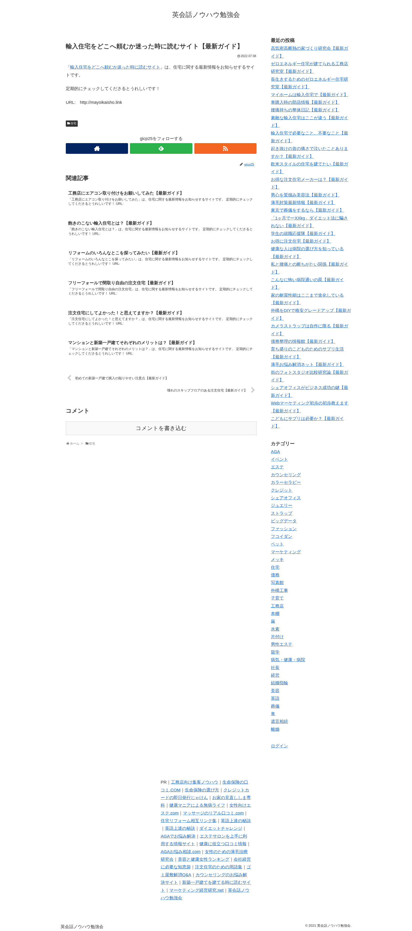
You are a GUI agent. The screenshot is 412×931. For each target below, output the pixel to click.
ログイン (279, 746)
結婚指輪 (279, 683)
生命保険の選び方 (202, 790)
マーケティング (286, 552)
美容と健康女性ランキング (203, 859)
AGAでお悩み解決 (178, 836)
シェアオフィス (286, 498)
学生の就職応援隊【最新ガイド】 (303, 233)
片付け (277, 636)
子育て (277, 598)
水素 (275, 629)
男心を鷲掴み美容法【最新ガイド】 (305, 195)
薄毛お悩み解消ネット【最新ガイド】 (307, 364)
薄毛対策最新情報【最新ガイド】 (303, 202)
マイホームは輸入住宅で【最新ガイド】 (309, 94)
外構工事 (279, 590)
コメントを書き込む (161, 428)
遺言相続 (279, 721)
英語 (275, 698)
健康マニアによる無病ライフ (197, 805)
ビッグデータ (284, 521)
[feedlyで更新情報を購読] (161, 148)
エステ (277, 467)
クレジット (281, 490)
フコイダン (281, 536)
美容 (275, 690)
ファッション (284, 528)
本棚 (275, 613)
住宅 (73, 123)
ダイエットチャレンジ (220, 828)
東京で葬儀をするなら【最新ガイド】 (307, 210)
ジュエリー (281, 505)
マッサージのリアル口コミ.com (213, 813)
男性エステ (281, 644)
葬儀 (275, 706)
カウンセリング (286, 474)
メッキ (277, 559)
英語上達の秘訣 (236, 820)
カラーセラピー (286, 482)
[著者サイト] (97, 148)
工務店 (277, 606)
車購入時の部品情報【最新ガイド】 (305, 102)
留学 (275, 652)
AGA (275, 451)
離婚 (275, 729)
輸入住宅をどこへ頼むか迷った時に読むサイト (115, 67)
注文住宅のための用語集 (218, 867)
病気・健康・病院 (288, 659)
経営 (275, 675)
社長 (275, 667)
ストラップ (281, 513)
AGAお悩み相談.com (181, 851)
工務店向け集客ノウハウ (194, 782)
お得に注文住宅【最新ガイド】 (301, 241)
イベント (279, 459)
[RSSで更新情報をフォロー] (225, 148)
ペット (277, 544)
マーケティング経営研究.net (196, 890)
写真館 (277, 582)
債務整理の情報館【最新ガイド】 (303, 341)
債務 (275, 575)
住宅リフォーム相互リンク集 (188, 820)
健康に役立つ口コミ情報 (223, 843)
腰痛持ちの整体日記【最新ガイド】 (305, 110)
